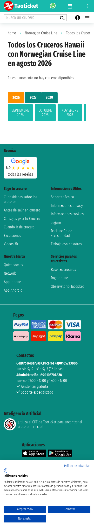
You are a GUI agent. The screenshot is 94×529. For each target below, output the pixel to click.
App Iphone (12, 282)
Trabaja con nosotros (66, 244)
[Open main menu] (87, 18)
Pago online (59, 278)
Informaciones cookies (67, 214)
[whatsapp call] (53, 6)
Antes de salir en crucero (22, 210)
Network (10, 273)
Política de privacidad (77, 466)
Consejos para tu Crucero (22, 218)
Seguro (56, 222)
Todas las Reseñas (20, 174)
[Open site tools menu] (87, 6)
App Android (13, 290)
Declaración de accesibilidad (61, 233)
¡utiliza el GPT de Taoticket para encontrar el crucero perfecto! (50, 424)
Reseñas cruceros (63, 269)
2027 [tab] (33, 97)
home (12, 33)
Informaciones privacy (67, 205)
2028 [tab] (49, 97)
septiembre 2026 (20, 112)
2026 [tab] (16, 97)
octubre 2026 (45, 112)
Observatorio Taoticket (67, 286)
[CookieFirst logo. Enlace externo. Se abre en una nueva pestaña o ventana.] (5, 470)
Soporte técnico (62, 197)
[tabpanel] (47, 113)
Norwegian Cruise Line (41, 33)
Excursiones (12, 235)
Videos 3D (11, 244)
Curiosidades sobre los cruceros (20, 199)
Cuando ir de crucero (19, 227)
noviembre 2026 (69, 112)
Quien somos (13, 265)
